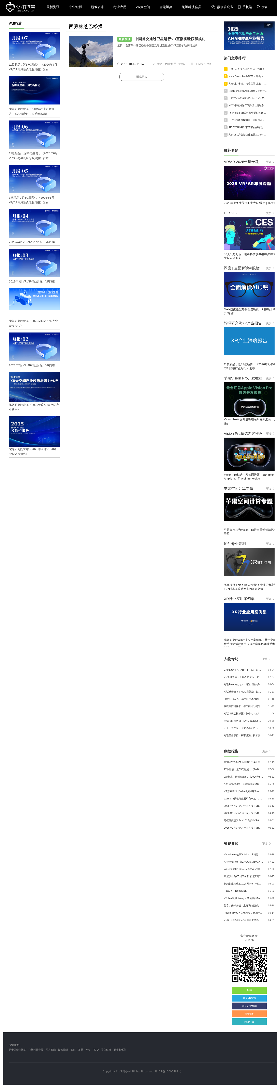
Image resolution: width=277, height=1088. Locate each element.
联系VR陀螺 (249, 998)
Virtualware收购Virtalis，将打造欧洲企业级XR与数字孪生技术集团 (243, 854)
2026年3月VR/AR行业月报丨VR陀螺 (243, 813)
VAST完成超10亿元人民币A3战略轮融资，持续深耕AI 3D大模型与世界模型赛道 (243, 869)
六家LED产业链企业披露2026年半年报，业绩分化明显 (248, 134)
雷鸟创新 (106, 1049)
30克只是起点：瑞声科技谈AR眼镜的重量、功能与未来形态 (243, 699)
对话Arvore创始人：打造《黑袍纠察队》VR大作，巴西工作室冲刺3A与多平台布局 (243, 684)
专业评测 (75, 7)
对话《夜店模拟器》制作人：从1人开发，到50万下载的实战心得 (243, 713)
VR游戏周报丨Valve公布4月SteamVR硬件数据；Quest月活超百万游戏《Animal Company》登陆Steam (243, 791)
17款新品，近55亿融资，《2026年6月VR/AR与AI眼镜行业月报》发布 (243, 769)
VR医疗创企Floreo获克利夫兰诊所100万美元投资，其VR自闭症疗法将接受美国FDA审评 (243, 920)
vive (88, 1049)
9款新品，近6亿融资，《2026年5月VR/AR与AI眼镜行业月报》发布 (243, 776)
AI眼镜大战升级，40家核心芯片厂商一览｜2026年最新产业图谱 (243, 784)
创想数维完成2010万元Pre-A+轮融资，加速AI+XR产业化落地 (243, 883)
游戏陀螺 (63, 1049)
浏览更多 (141, 76)
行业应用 (119, 7)
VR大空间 (143, 7)
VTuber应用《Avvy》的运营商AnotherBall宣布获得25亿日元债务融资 (243, 898)
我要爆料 (249, 1013)
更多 (269, 161)
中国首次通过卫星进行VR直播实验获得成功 (162, 39)
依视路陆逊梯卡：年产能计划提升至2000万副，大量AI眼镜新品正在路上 (243, 706)
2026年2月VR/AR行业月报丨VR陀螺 (243, 827)
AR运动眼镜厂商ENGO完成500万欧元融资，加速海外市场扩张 (243, 861)
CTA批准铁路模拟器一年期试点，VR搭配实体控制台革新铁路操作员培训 (248, 120)
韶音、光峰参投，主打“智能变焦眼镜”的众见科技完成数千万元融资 (243, 905)
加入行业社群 (249, 1006)
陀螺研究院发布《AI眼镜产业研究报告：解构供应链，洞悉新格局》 (243, 762)
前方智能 (51, 1049)
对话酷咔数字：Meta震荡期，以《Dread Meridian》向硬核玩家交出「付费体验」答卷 (243, 691)
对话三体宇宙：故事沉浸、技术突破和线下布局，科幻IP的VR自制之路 (243, 735)
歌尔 (73, 1049)
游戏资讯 (97, 7)
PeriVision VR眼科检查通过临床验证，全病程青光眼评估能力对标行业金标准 (248, 112)
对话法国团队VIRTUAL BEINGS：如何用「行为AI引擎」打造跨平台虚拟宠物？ (243, 720)
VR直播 (157, 64)
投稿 (249, 990)
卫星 (190, 64)
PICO (96, 1049)
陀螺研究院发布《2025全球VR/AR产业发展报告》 (243, 820)
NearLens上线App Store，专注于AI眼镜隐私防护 (248, 91)
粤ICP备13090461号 (168, 1071)
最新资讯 (52, 7)
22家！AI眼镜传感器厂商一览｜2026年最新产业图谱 (243, 798)
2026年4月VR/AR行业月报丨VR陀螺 (243, 806)
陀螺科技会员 (191, 7)
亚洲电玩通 (120, 1049)
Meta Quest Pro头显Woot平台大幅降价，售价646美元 (248, 76)
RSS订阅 (249, 1021)
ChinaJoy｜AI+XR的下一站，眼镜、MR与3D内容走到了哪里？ (243, 669)
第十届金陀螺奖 (17, 1049)
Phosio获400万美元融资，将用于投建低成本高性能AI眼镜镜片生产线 (243, 912)
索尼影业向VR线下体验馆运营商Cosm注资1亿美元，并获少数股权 (243, 876)
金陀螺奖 (165, 7)
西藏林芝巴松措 (175, 64)
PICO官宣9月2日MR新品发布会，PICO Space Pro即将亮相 (248, 127)
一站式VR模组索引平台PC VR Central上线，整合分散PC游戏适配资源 (248, 98)
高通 (80, 1049)
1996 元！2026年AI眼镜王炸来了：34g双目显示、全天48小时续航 (248, 69)
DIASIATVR (203, 64)
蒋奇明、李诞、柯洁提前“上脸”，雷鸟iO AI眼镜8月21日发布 (248, 83)
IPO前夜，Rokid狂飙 (235, 891)
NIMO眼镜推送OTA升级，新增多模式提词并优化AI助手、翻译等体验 (248, 105)
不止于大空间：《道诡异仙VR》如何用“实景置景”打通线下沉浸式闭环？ (243, 728)
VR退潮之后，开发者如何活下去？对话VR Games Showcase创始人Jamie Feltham (243, 677)
